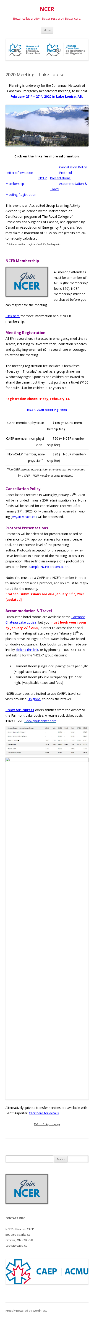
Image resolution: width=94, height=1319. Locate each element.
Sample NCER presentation (48, 566)
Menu (47, 30)
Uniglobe (34, 699)
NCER (47, 9)
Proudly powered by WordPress (26, 1311)
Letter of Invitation (19, 172)
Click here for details (44, 1113)
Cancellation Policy (73, 167)
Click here (12, 316)
